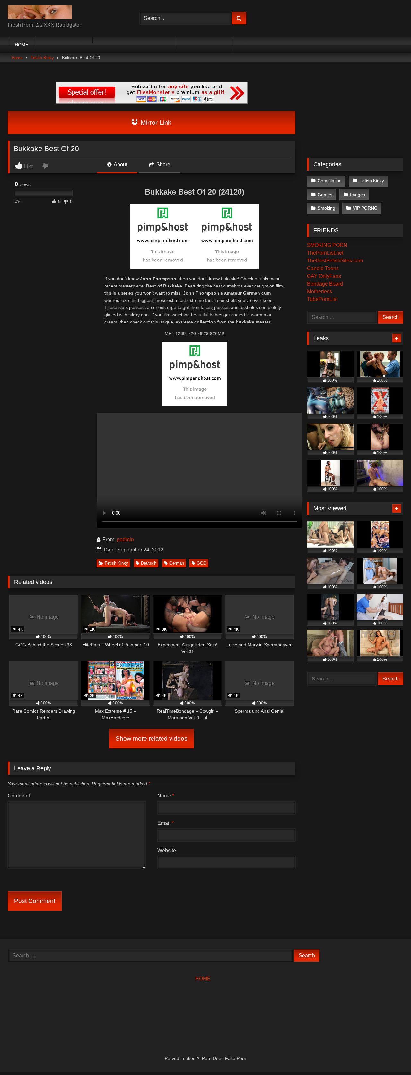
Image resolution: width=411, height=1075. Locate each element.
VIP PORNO (365, 208)
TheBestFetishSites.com (335, 260)
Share (162, 164)
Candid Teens (323, 268)
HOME (21, 44)
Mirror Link (155, 122)
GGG (201, 563)
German (176, 563)
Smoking (326, 208)
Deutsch (148, 563)
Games (325, 194)
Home (17, 57)
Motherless (319, 291)
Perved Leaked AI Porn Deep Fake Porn (205, 1058)
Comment (19, 795)
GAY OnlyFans (324, 276)
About (120, 164)
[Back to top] (391, 1056)
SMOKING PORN (327, 245)
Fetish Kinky (42, 57)
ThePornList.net (325, 253)
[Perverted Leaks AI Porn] (40, 13)
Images (357, 194)
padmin (125, 539)
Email (165, 823)
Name (165, 795)
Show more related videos (152, 738)
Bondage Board (325, 284)
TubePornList (322, 299)
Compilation (330, 180)
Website (166, 850)
